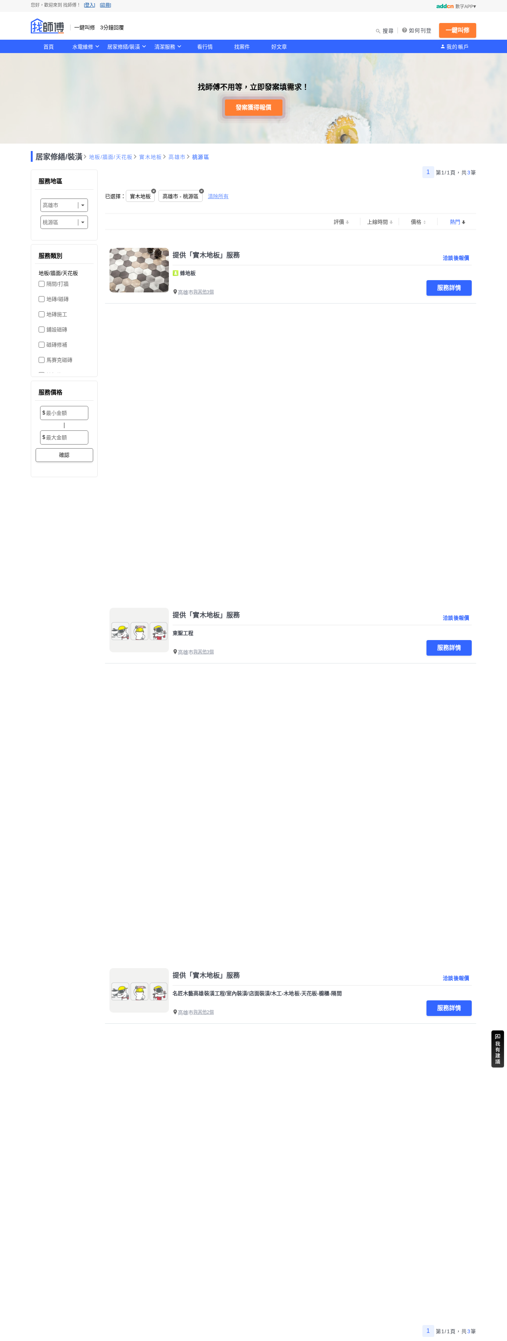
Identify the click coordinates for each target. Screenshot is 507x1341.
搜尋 (388, 31)
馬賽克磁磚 (59, 360)
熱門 (455, 222)
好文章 (279, 47)
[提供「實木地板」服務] (139, 270)
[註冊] (105, 5)
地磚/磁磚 (57, 299)
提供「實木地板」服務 (206, 255)
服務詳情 (449, 288)
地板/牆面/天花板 (111, 157)
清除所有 (218, 196)
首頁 (48, 47)
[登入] (89, 5)
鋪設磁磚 (56, 329)
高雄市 (177, 157)
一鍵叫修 (458, 30)
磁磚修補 (56, 345)
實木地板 (150, 157)
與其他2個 (203, 1012)
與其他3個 (203, 292)
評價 (339, 222)
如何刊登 (420, 30)
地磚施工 (56, 314)
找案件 (242, 47)
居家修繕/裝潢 (123, 47)
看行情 (205, 47)
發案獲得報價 (253, 107)
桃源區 (200, 157)
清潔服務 (164, 47)
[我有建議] (497, 1049)
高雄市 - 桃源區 (181, 196)
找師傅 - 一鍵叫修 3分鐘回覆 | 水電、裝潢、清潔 (47, 26)
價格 (416, 222)
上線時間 (377, 222)
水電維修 (82, 47)
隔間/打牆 (57, 284)
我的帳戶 (458, 47)
